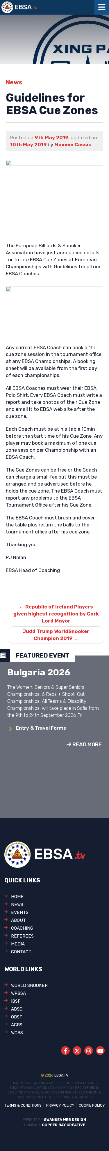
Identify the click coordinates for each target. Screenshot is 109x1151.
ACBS (16, 1024)
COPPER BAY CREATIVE (63, 1125)
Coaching (22, 928)
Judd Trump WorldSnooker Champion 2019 (56, 634)
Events (19, 912)
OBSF (16, 1017)
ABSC (16, 1009)
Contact (21, 951)
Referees (22, 936)
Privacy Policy (60, 1105)
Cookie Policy (92, 1105)
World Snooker (29, 985)
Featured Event (42, 655)
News (17, 904)
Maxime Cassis (72, 144)
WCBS (17, 1032)
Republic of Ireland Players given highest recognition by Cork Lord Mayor (56, 614)
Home (17, 896)
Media (18, 944)
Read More (86, 744)
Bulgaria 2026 (38, 672)
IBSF (15, 1001)
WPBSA (18, 993)
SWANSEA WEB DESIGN (65, 1119)
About (18, 920)
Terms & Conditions (23, 1105)
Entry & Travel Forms (41, 728)
